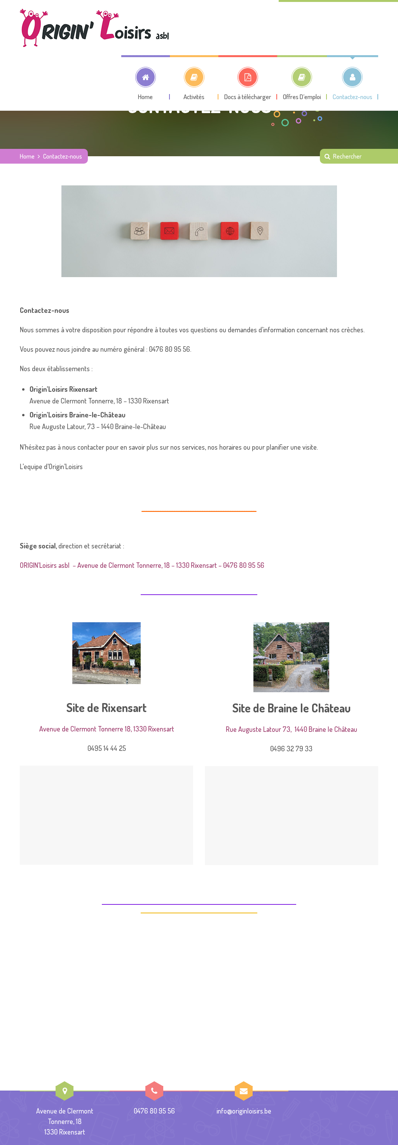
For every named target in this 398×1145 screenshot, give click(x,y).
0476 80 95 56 (154, 1111)
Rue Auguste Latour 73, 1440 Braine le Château (291, 729)
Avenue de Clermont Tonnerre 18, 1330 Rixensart (106, 728)
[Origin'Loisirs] (94, 27)
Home (27, 156)
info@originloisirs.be (243, 1111)
